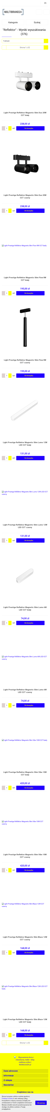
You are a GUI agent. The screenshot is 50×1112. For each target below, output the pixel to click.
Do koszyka (29, 128)
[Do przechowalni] (47, 128)
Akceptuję (41, 1103)
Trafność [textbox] (6, 41)
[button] (25, 1071)
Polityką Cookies (7, 1098)
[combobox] (25, 41)
